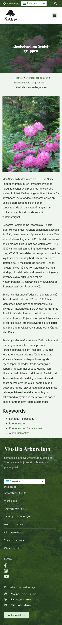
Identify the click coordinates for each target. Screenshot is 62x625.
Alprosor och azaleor (37, 78)
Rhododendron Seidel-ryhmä (25, 428)
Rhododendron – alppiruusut (29, 82)
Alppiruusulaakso (19, 433)
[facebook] (21, 565)
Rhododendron (17, 423)
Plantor (18, 78)
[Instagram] (21, 571)
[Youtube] (21, 576)
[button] (34, 3)
